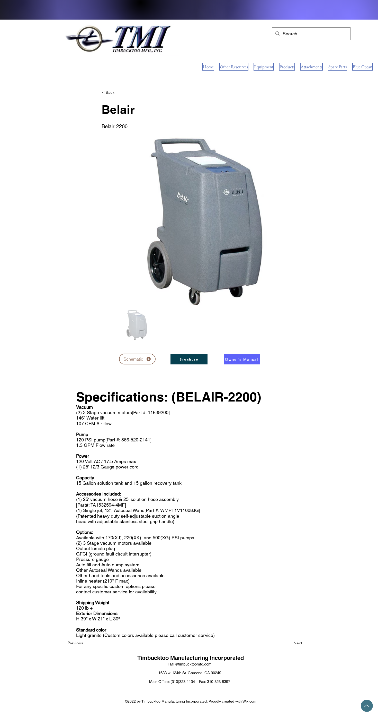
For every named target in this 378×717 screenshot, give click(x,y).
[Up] (367, 706)
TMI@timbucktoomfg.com (190, 664)
